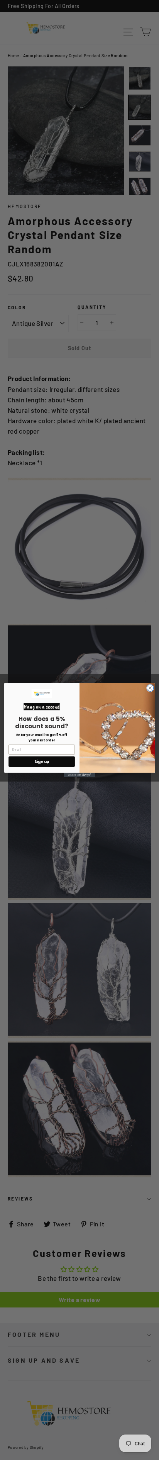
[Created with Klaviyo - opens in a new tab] (79, 775)
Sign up (41, 761)
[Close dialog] (150, 687)
